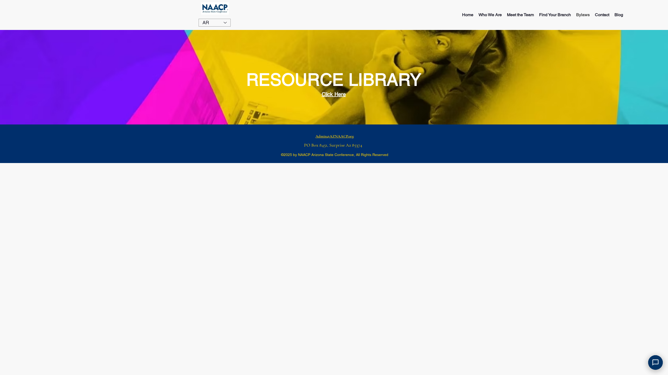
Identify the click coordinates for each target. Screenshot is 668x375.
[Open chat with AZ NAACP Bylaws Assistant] (655, 362)
